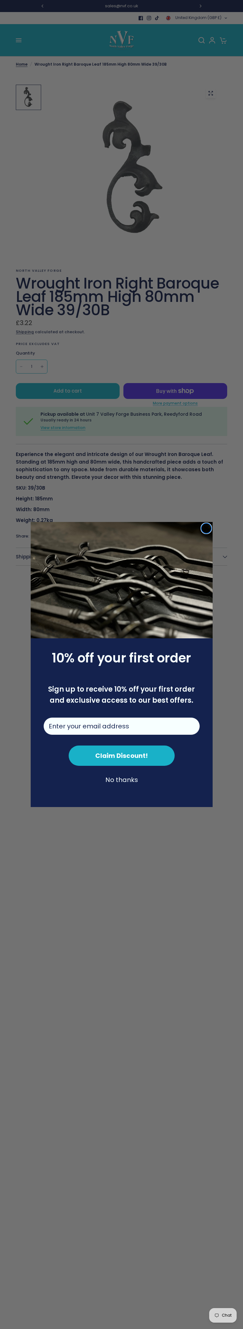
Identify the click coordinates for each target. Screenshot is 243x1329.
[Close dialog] (206, 528)
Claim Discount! (121, 755)
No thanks (121, 779)
